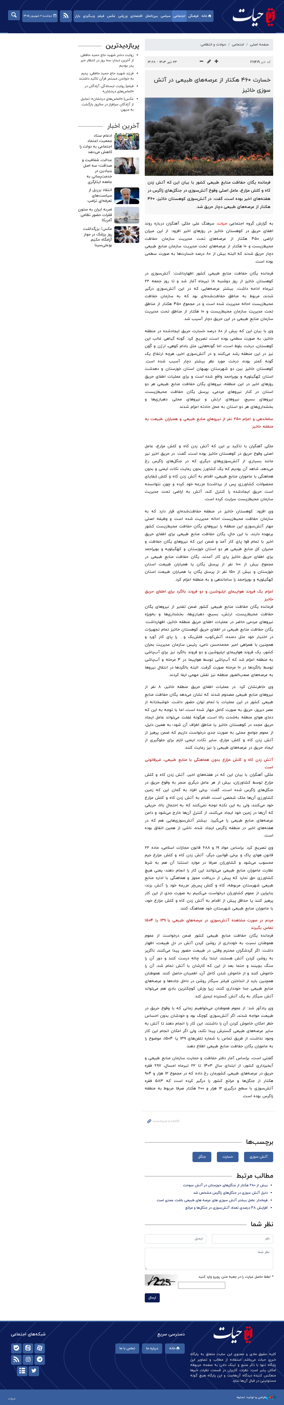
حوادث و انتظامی (213, 44)
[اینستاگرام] (28, 1360)
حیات (251, 16)
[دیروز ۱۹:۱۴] (126, 195)
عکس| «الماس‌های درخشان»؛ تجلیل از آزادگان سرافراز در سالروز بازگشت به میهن (107, 104)
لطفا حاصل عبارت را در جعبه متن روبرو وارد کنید (236, 1276)
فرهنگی (193, 16)
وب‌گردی (89, 16)
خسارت (227, 1156)
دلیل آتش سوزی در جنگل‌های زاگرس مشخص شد (230, 1192)
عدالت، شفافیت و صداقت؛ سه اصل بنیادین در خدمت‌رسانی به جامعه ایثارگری (97, 170)
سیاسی (166, 16)
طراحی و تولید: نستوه (251, 1397)
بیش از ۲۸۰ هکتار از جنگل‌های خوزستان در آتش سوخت (225, 1185)
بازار (77, 16)
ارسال (152, 1297)
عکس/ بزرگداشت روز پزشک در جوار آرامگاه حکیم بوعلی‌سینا (97, 237)
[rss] (16, 1360)
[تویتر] (34, 1371)
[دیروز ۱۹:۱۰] (126, 234)
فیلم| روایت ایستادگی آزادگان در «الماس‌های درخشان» (109, 89)
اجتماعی (179, 16)
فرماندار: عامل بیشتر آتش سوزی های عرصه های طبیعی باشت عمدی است (212, 1200)
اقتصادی (136, 16)
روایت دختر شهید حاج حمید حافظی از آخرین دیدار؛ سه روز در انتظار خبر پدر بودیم (107, 60)
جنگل (202, 1156)
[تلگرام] (39, 1360)
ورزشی (123, 16)
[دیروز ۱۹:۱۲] (126, 215)
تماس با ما (127, 1348)
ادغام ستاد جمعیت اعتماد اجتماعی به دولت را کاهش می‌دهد (96, 144)
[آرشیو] (22, 1371)
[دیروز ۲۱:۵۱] (126, 141)
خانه (204, 16)
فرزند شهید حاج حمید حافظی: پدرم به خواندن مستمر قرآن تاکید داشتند (106, 76)
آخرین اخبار (123, 126)
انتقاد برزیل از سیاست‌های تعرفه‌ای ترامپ (99, 195)
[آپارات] (39, 1348)
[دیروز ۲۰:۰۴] (126, 165)
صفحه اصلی (259, 44)
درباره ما (152, 1348)
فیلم (101, 16)
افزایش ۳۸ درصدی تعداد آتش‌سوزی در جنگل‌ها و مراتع (226, 1207)
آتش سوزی (259, 1156)
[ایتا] (28, 1348)
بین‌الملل (151, 16)
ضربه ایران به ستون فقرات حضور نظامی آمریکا (95, 215)
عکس (111, 16)
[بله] (16, 1348)
